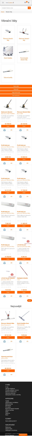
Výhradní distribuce (10, 388)
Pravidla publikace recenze (12, 390)
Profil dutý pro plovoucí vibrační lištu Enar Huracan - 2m (7, 147)
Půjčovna (7, 413)
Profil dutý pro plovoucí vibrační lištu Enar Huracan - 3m (23, 147)
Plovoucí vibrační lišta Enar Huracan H (7, 324)
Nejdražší (16, 89)
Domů (2, 12)
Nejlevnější (16, 86)
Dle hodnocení (16, 95)
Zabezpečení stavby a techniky (13, 394)
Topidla (7, 401)
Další (29, 300)
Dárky (6, 411)
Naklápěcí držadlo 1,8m (22, 279)
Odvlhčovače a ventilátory (11, 402)
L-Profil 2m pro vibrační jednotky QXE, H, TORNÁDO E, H (24, 246)
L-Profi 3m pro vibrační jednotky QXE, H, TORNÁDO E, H (8, 280)
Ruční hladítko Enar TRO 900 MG (23, 324)
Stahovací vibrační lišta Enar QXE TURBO (7, 113)
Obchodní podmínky (10, 393)
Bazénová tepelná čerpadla (12, 408)
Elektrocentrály (9, 404)
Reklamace (8, 427)
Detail (8, 126)
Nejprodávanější (16, 92)
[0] (25, 2)
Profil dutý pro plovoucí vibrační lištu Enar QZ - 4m (7, 246)
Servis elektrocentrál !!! (11, 421)
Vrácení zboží (8, 428)
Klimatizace (8, 405)
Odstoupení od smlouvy (11, 430)
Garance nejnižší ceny (10, 391)
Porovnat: (23, 435)
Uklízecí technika (9, 410)
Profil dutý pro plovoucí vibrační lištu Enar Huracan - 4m (7, 180)
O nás (6, 387)
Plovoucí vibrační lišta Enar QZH (23, 113)
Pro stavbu (8, 407)
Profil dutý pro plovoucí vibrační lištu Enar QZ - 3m (23, 213)
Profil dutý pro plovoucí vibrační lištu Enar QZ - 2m (7, 213)
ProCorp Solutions (9, 435)
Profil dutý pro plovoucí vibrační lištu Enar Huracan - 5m (23, 180)
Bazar (6, 415)
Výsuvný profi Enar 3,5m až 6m (7, 357)
